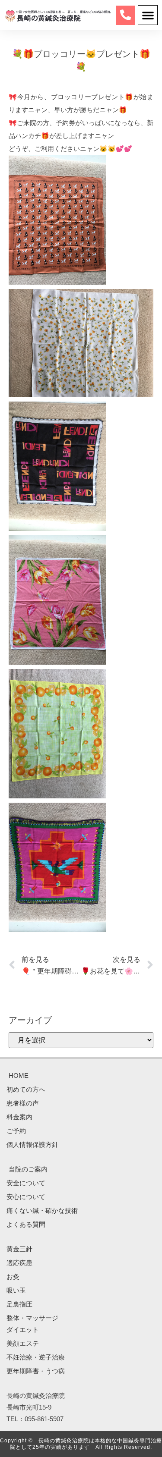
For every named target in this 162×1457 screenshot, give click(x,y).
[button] (148, 15)
